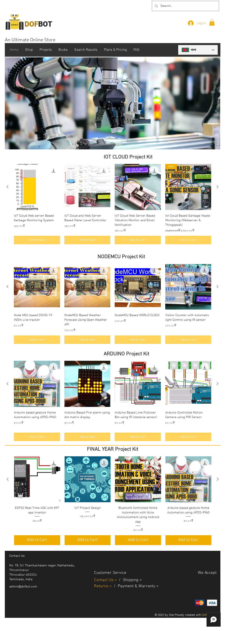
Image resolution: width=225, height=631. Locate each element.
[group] (112, 204)
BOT (38, 24)
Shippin (129, 580)
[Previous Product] (7, 186)
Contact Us (104, 580)
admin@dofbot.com (23, 587)
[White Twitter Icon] (12, 628)
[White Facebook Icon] (21, 628)
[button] (212, 22)
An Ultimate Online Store (30, 40)
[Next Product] (217, 186)
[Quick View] (37, 187)
